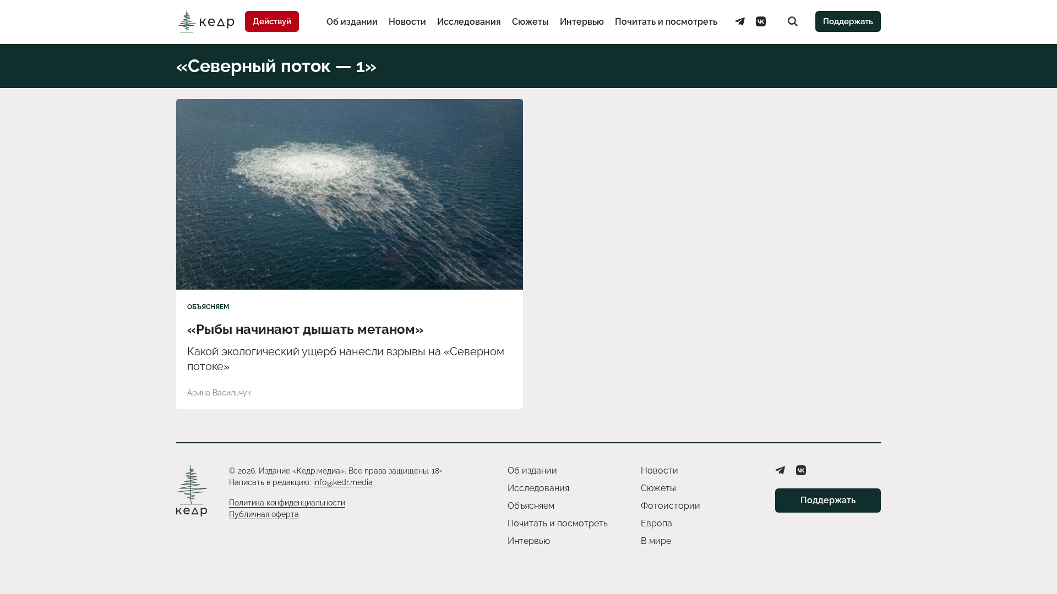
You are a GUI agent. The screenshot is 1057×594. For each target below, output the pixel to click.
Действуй (272, 21)
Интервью (582, 21)
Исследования (469, 21)
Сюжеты (530, 21)
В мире (656, 541)
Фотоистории (670, 506)
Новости (407, 21)
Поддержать (848, 21)
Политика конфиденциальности (287, 502)
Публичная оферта (264, 514)
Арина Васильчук (219, 392)
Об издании (352, 21)
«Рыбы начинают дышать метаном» (305, 329)
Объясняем (208, 307)
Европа (656, 523)
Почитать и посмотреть (666, 21)
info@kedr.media (343, 482)
